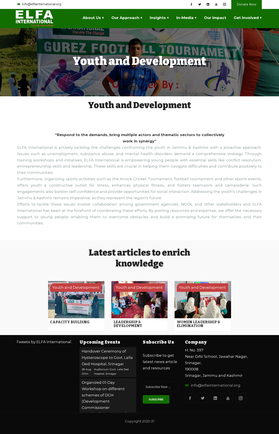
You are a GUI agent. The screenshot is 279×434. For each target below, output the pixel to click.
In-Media (186, 18)
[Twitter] (199, 4)
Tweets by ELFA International (43, 342)
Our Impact (215, 18)
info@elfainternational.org (215, 385)
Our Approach (126, 18)
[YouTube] (216, 4)
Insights (159, 18)
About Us (93, 18)
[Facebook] (191, 4)
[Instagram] (224, 4)
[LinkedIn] (207, 4)
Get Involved (248, 18)
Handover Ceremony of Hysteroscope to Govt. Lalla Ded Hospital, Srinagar (107, 357)
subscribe (156, 399)
